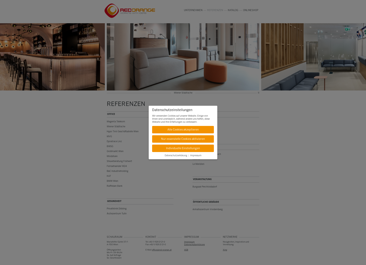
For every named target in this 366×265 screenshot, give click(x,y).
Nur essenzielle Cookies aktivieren (183, 139)
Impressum (195, 156)
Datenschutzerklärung (176, 156)
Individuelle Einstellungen (183, 148)
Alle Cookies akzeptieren (183, 129)
